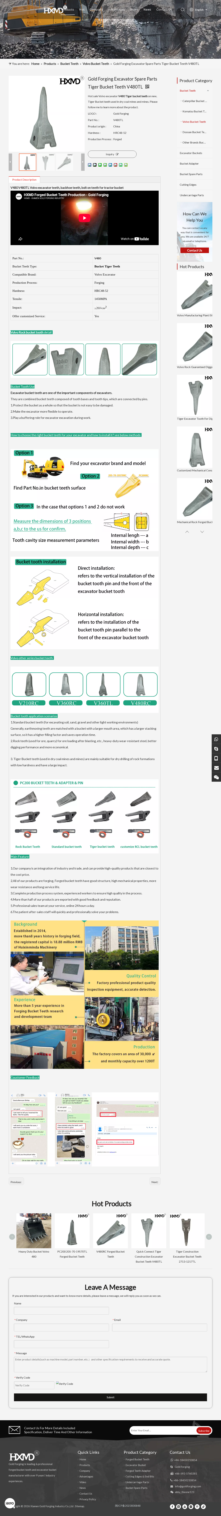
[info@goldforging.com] (216, 767)
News (147, 9)
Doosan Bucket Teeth (195, 132)
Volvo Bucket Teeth (194, 121)
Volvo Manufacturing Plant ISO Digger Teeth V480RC (197, 315)
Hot (81, 9)
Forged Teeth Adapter (138, 1470)
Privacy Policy (87, 1499)
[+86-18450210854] (216, 758)
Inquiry (110, 154)
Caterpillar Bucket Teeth (197, 101)
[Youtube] (184, 1506)
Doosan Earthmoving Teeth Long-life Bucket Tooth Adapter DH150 (187, 1221)
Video (134, 9)
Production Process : (100, 139)
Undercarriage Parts (192, 195)
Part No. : (93, 120)
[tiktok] (203, 1506)
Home (51, 9)
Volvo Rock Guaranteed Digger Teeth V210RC (197, 367)
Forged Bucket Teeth (137, 1459)
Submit (110, 1397)
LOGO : (92, 113)
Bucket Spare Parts (191, 174)
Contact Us (164, 9)
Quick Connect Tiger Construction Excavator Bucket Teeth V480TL (111, 1256)
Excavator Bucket (136, 1465)
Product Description (24, 179)
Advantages (116, 9)
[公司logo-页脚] (24, 1455)
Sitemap (79, 1506)
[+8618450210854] (216, 738)
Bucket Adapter (189, 163)
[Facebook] (172, 1506)
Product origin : (97, 126)
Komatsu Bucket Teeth (196, 111)
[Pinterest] (197, 1506)
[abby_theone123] (216, 776)
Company (96, 9)
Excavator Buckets (191, 153)
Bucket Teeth (188, 90)
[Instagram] (191, 1506)
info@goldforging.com (188, 1486)
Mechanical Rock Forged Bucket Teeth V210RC (197, 522)
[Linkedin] (178, 1506)
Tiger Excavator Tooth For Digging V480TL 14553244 (197, 418)
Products (67, 9)
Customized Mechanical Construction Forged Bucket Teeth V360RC (197, 470)
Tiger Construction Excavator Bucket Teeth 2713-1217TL (149, 1256)
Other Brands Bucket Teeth (197, 142)
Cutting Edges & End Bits (140, 1476)
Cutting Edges (188, 184)
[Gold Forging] (216, 748)
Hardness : (94, 132)
